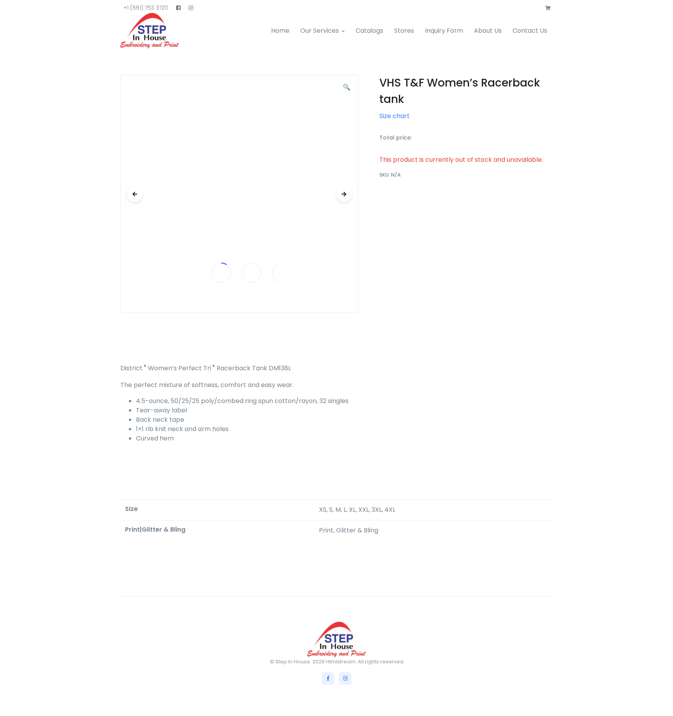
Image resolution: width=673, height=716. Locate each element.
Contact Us (530, 30)
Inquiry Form (444, 30)
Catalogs (369, 30)
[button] (548, 8)
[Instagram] (345, 678)
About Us (488, 30)
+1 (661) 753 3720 (145, 8)
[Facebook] (328, 678)
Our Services (319, 30)
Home (280, 30)
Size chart (394, 115)
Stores (404, 30)
